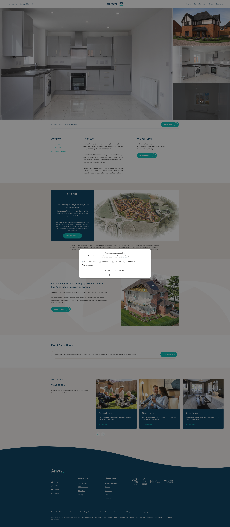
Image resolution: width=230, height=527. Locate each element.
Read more (125, 257)
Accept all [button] (108, 270)
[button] (115, 275)
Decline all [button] (121, 270)
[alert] (115, 263)
